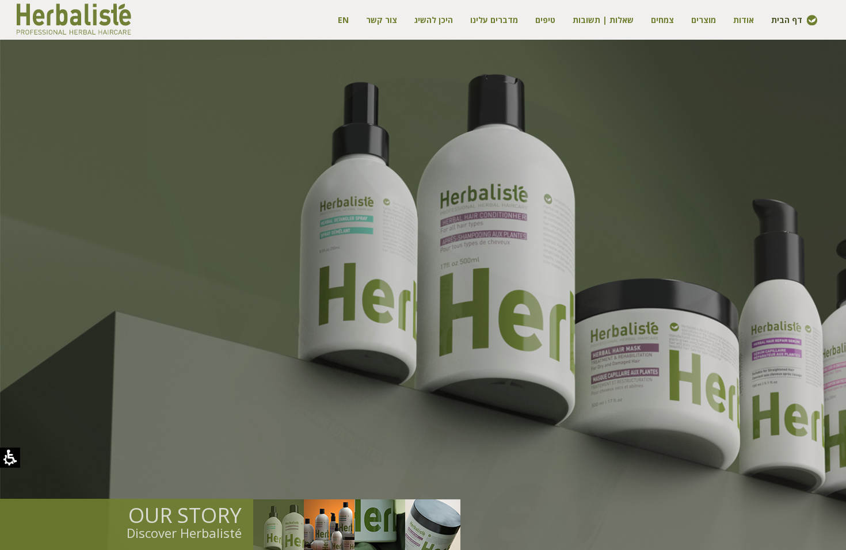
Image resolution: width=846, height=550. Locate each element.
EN (343, 19)
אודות (743, 19)
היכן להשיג (433, 19)
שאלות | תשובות (603, 19)
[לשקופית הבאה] (800, 269)
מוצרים (703, 19)
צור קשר (381, 19)
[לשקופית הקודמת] (46, 269)
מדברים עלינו (494, 19)
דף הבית (786, 19)
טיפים (545, 19)
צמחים (662, 19)
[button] (278, 524)
